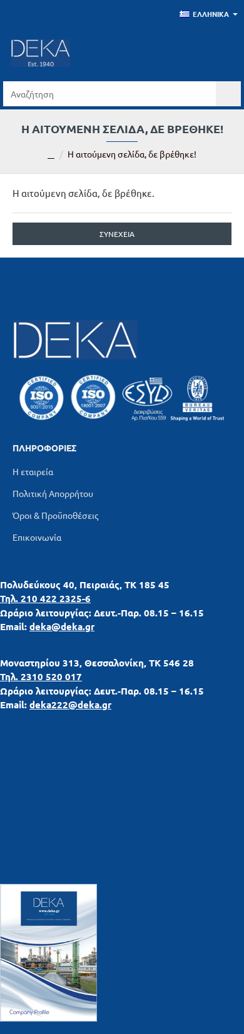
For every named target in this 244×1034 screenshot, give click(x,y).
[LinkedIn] (90, 282)
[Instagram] (153, 282)
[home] (51, 155)
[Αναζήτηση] (228, 93)
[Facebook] (122, 282)
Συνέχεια (117, 234)
